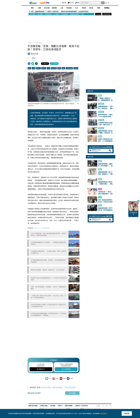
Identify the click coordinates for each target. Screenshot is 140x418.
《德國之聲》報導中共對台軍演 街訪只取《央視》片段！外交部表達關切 (48, 296)
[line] (98, 405)
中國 (33, 68)
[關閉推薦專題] (138, 201)
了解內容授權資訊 (70, 387)
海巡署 (43, 68)
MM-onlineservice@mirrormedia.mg (55, 409)
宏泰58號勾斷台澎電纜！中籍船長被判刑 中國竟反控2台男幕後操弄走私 (48, 305)
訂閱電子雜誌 (44, 406)
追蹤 (57, 378)
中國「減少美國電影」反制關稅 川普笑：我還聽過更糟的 (48, 288)
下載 (71, 378)
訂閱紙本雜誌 (107, 14)
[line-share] (32, 63)
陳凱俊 (34, 58)
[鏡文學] (71, 2)
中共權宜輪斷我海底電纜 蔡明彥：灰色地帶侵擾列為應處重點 (48, 261)
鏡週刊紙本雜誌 (46, 387)
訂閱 (64, 378)
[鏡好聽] (63, 2)
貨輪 (59, 68)
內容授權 (52, 406)
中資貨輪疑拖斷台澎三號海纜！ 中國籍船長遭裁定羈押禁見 (48, 243)
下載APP (59, 406)
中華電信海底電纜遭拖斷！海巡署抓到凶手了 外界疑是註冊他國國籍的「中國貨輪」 (48, 314)
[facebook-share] (29, 63)
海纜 (63, 68)
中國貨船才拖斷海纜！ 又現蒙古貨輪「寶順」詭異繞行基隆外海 (48, 252)
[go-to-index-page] (33, 3)
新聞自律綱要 (69, 406)
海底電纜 (54, 68)
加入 (50, 378)
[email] (110, 405)
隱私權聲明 (103, 413)
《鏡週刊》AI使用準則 (81, 406)
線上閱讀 (72, 393)
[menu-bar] (109, 2)
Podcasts (98, 14)
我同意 (126, 413)
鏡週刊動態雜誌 (57, 387)
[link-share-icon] (36, 63)
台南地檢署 (69, 68)
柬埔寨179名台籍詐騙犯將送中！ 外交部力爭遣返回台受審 (49, 279)
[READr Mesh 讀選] (77, 3)
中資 (48, 68)
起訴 (29, 68)
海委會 (76, 68)
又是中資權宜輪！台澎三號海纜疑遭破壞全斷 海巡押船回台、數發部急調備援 (48, 234)
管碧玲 (38, 68)
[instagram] (106, 405)
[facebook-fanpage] (103, 405)
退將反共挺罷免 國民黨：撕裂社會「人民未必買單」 (48, 270)
